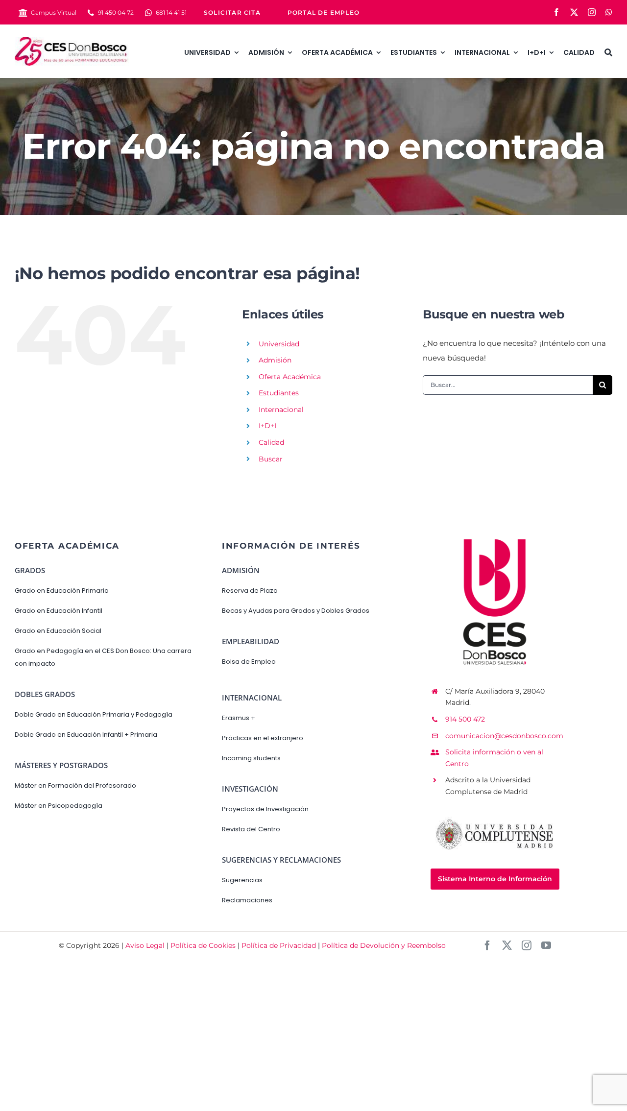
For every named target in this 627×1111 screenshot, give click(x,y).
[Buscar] (608, 51)
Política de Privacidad (278, 945)
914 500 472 (465, 719)
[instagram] (592, 12)
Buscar (271, 459)
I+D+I (267, 425)
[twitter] (574, 12)
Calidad (271, 442)
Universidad (279, 343)
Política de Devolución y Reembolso (384, 945)
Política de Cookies (203, 945)
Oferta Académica (290, 376)
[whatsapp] (608, 12)
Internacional (281, 409)
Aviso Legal (145, 945)
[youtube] (546, 945)
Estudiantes (279, 392)
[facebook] (556, 12)
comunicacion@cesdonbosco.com (504, 735)
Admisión (275, 360)
